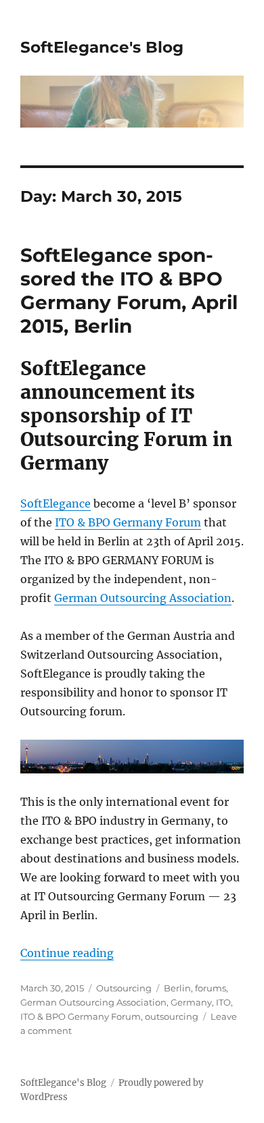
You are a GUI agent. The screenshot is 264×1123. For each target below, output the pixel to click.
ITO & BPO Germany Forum (128, 522)
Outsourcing (124, 988)
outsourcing (171, 1016)
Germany (191, 1002)
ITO (223, 1002)
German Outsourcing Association (143, 598)
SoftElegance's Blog (101, 47)
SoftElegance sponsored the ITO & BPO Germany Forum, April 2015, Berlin (129, 290)
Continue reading (67, 953)
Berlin (177, 988)
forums (210, 988)
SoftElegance (55, 503)
